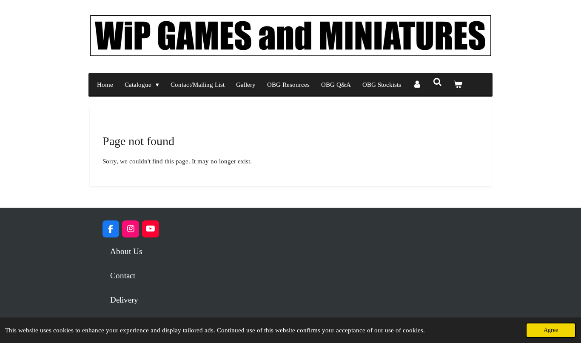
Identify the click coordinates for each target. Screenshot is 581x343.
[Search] (437, 83)
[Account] (417, 85)
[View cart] (457, 85)
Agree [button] (551, 330)
